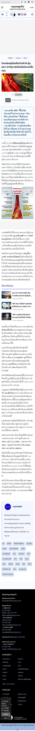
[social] (21, 2)
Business (5, 662)
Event (4, 679)
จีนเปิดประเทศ (6, 569)
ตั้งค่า (5, 718)
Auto (19, 665)
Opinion (20, 676)
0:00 (6, 13)
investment (22, 569)
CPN (28, 553)
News (4, 676)
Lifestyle (20, 672)
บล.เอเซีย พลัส (7, 559)
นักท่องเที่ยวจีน (13, 548)
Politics (5, 672)
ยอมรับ (6, 714)
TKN (21, 559)
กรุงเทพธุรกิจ (22, 697)
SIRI (23, 564)
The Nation (6, 694)
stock (27, 559)
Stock (25, 58)
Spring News (22, 701)
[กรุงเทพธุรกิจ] (17, 7)
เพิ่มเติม (6, 710)
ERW (29, 564)
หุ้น (3, 543)
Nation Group (22, 694)
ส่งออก (5, 548)
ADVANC (21, 553)
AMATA (10, 564)
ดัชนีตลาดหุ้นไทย (19, 543)
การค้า (23, 548)
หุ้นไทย (9, 543)
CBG (4, 564)
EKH (14, 569)
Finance (18, 58)
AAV (14, 553)
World (4, 669)
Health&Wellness (23, 669)
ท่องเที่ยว (29, 543)
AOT (15, 559)
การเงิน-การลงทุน (8, 574)
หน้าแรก (10, 58)
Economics (6, 659)
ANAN (17, 564)
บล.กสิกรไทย (6, 553)
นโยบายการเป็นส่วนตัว (24, 679)
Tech (19, 662)
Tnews (20, 704)
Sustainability (7, 665)
